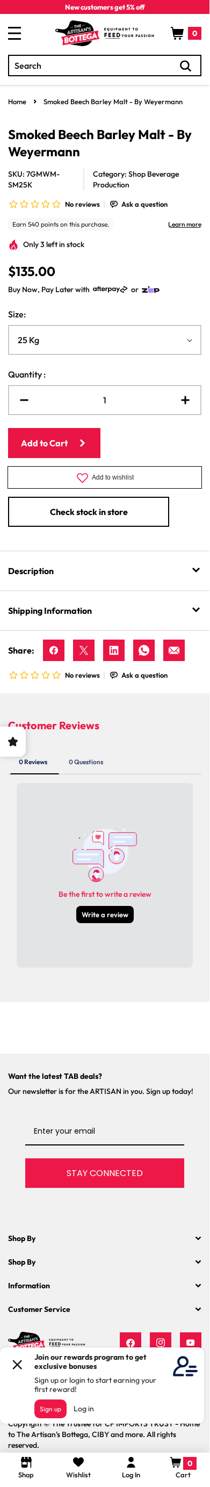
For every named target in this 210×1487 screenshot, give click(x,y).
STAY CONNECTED (105, 1173)
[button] (186, 33)
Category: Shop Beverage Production (136, 179)
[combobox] (104, 65)
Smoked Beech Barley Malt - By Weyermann (113, 101)
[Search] (185, 66)
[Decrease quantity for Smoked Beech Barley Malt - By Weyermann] (20, 400)
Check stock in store (89, 511)
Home (17, 101)
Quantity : (27, 374)
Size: (17, 314)
